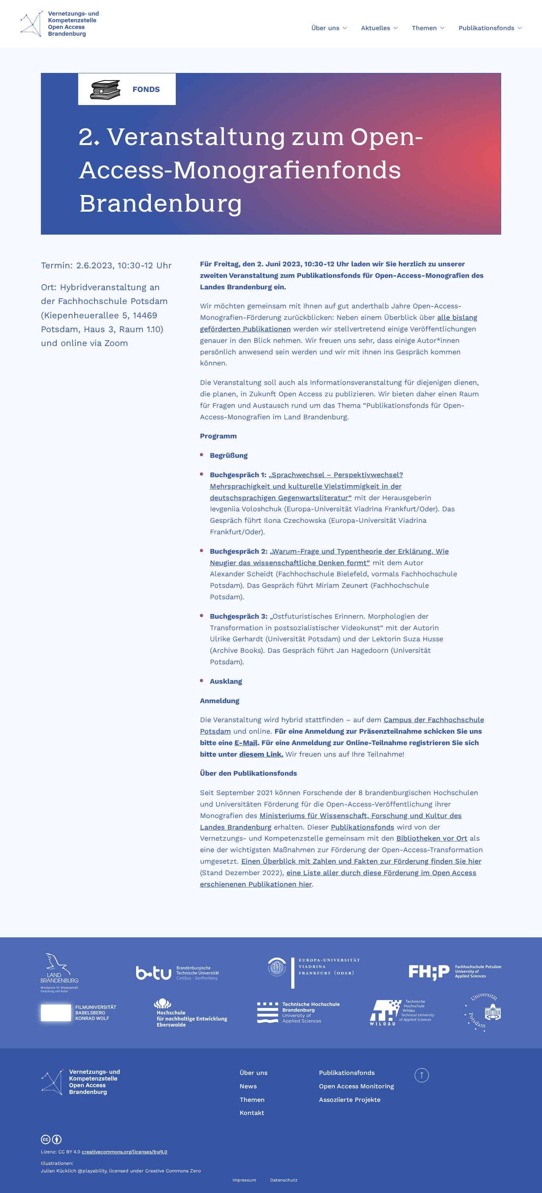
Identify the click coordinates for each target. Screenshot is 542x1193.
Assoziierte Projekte (350, 1099)
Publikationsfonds (362, 827)
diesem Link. (261, 754)
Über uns (253, 1072)
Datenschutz (284, 1180)
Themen (252, 1099)
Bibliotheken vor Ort (431, 838)
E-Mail (246, 742)
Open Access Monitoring (356, 1086)
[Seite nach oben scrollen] (422, 1075)
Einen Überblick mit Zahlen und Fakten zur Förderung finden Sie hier (361, 861)
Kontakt (252, 1113)
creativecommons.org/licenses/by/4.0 (124, 1152)
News (248, 1086)
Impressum (244, 1180)
